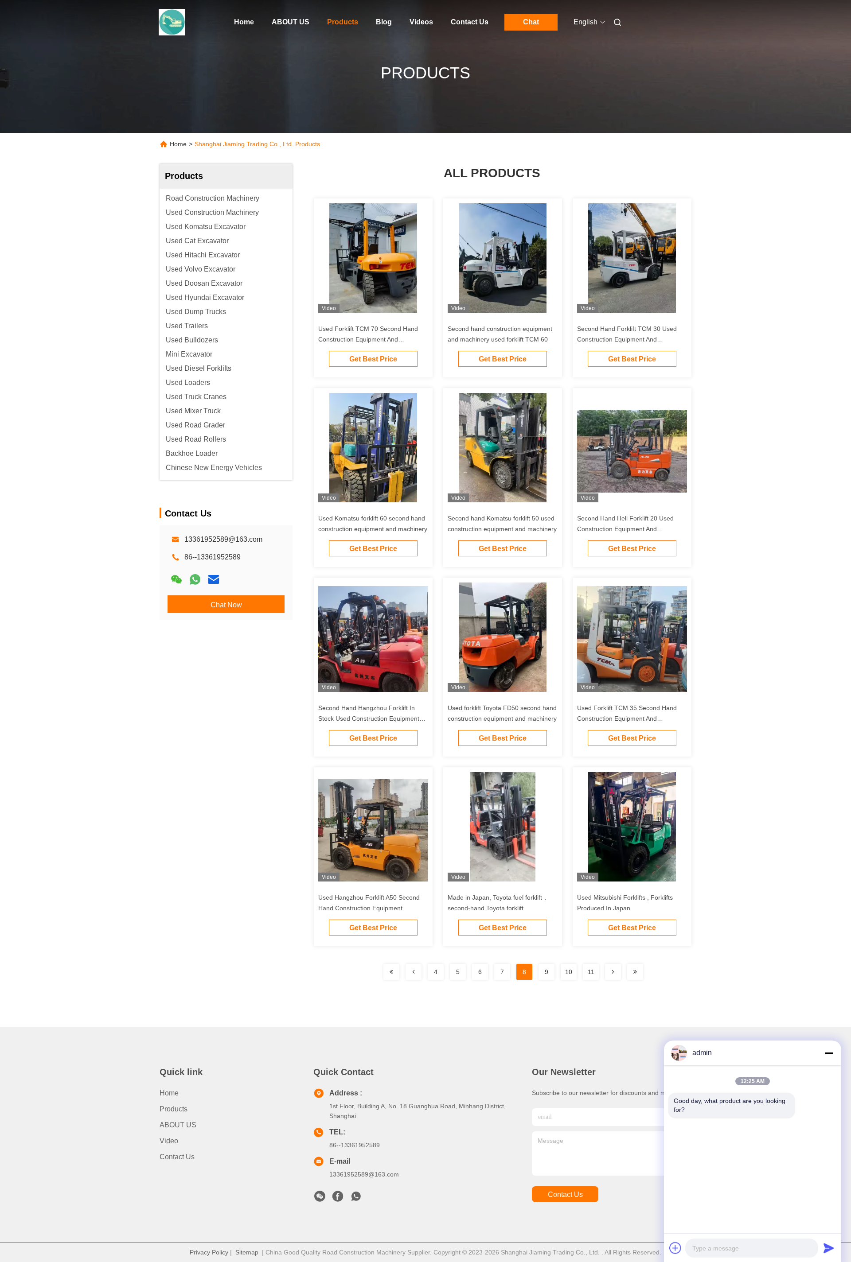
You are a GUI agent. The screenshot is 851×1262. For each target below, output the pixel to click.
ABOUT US (290, 22)
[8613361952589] (356, 1198)
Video (169, 1141)
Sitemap (246, 1252)
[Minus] (829, 1053)
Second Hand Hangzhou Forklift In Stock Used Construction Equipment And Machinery (368, 718)
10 (568, 971)
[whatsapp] (195, 579)
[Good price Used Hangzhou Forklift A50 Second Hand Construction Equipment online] (373, 830)
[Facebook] (338, 1198)
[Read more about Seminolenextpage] (391, 972)
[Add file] (675, 1248)
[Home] (172, 22)
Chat (531, 22)
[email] (214, 579)
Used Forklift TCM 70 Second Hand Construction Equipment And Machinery (368, 339)
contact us (565, 1194)
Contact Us (469, 22)
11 (591, 971)
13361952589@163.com (223, 539)
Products (342, 22)
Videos (421, 22)
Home (244, 22)
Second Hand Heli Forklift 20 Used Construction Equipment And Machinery (625, 529)
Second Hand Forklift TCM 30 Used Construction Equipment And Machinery (627, 339)
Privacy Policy (209, 1252)
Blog (384, 22)
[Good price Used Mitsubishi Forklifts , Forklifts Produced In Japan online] (632, 830)
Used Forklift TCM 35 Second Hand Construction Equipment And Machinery (627, 718)
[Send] (829, 1248)
